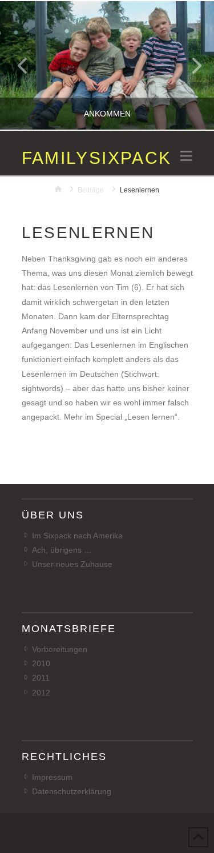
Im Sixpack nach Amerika (77, 535)
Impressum (52, 777)
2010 (41, 663)
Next (189, 65)
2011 (41, 677)
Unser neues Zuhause (72, 564)
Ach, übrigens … (62, 549)
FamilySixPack (97, 158)
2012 (41, 692)
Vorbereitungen (59, 649)
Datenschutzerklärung (71, 791)
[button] (186, 157)
